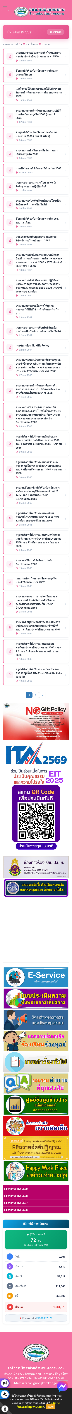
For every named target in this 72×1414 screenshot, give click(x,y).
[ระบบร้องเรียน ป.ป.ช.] (5, 1383)
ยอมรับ (50, 1406)
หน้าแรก (56, 32)
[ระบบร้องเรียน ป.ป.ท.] (5, 1394)
